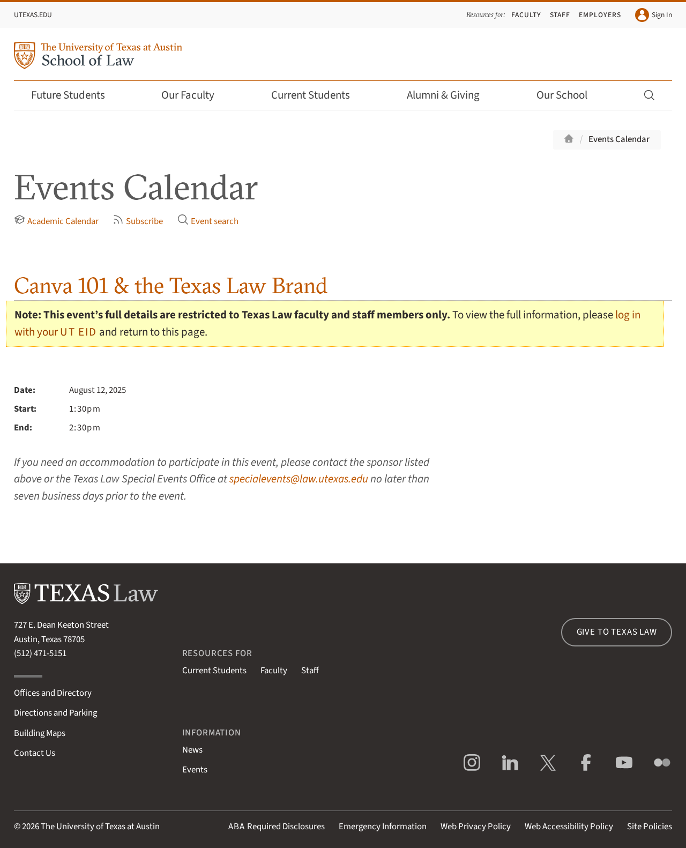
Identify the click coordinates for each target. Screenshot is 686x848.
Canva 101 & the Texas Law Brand (171, 285)
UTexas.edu (33, 15)
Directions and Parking (55, 712)
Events (194, 769)
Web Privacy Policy (476, 826)
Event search (214, 221)
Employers (600, 15)
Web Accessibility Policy (569, 826)
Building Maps (39, 733)
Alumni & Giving (443, 95)
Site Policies (649, 826)
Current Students (310, 95)
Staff (560, 15)
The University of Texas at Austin (100, 826)
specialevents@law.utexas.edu (298, 479)
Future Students (68, 95)
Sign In (662, 15)
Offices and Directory (53, 693)
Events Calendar (619, 139)
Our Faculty (187, 95)
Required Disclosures (276, 826)
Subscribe (144, 221)
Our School (561, 95)
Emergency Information (383, 826)
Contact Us (34, 753)
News (192, 749)
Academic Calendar (63, 221)
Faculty (526, 15)
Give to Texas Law (617, 632)
